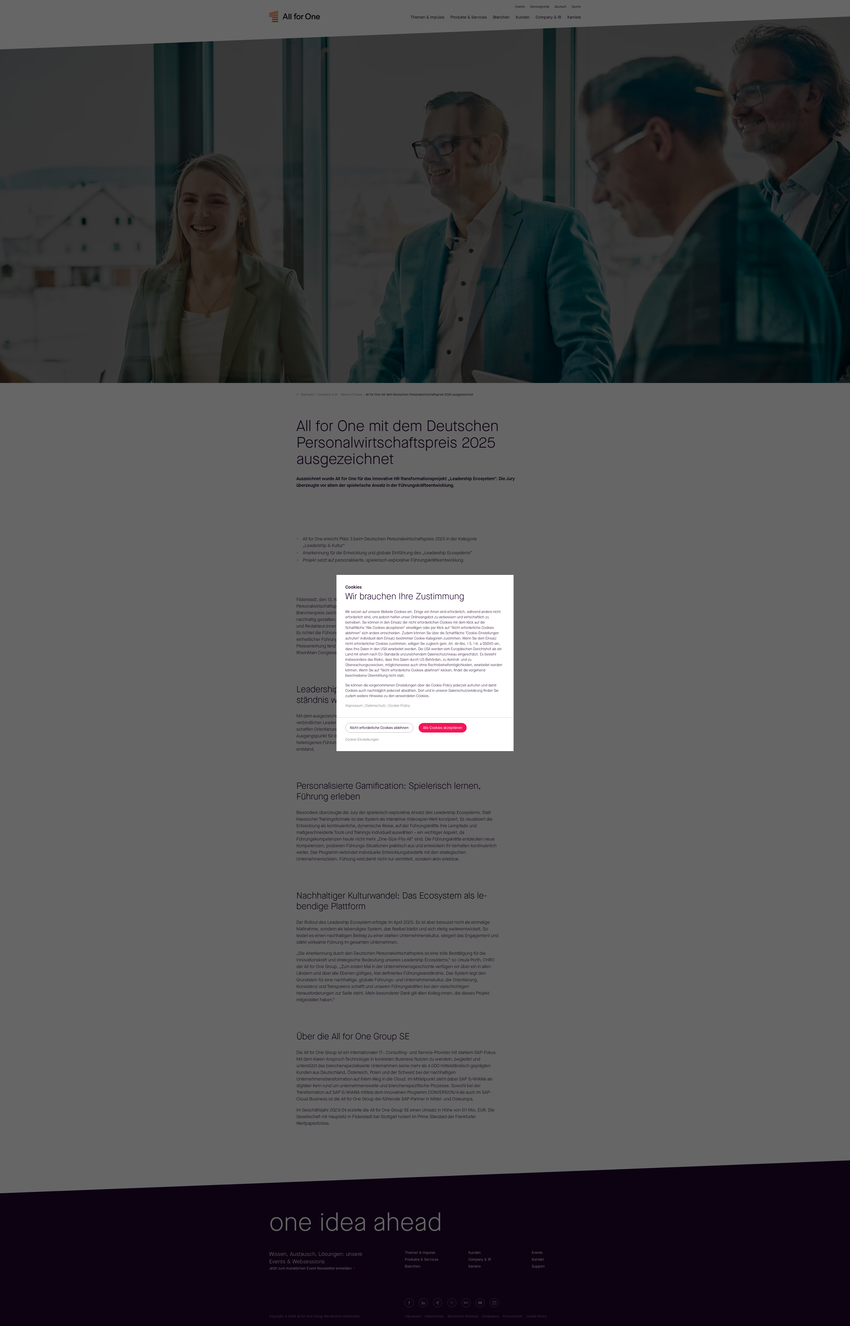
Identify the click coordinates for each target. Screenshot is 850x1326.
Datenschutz (375, 706)
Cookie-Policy (399, 706)
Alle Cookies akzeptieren (442, 728)
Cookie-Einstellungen (362, 740)
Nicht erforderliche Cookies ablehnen (379, 728)
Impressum (354, 706)
